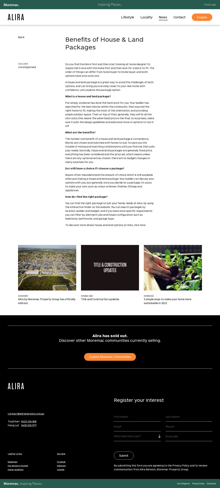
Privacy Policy (198, 483)
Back (21, 37)
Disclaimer (211, 483)
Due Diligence (183, 483)
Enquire (202, 17)
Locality (146, 17)
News (163, 17)
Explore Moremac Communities (110, 357)
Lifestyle (128, 17)
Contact (179, 17)
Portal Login (210, 4)
